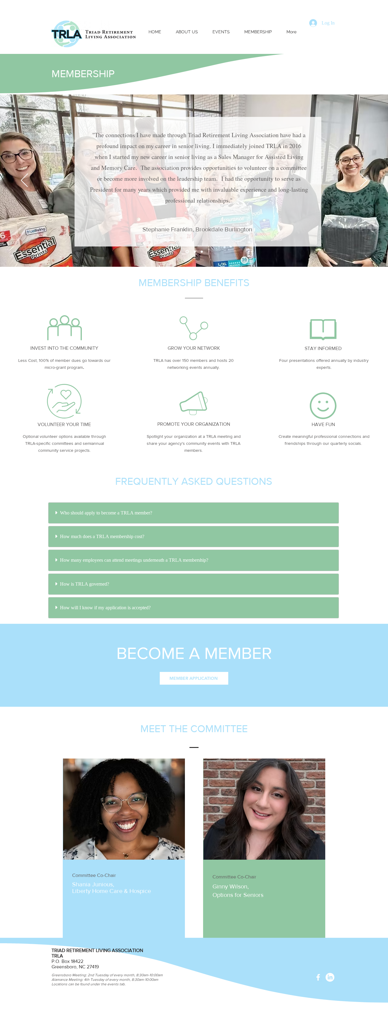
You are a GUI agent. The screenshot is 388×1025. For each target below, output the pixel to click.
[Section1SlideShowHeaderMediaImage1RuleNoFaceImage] (202, 252)
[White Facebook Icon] (318, 977)
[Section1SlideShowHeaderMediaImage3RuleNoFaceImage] (187, 251)
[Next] (363, 181)
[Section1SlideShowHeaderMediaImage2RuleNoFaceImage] (195, 252)
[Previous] (24, 181)
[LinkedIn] (330, 977)
